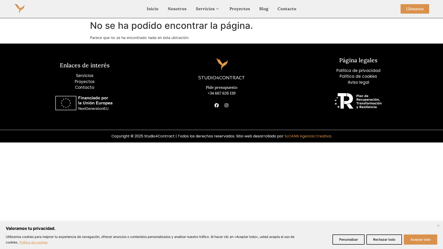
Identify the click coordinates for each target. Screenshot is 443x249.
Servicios (205, 8)
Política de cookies (33, 242)
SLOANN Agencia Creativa (307, 136)
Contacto (287, 8)
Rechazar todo (384, 239)
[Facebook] (216, 105)
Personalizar (348, 239)
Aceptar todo (420, 239)
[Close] (438, 225)
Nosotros (177, 8)
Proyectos (240, 8)
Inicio (153, 8)
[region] (221, 235)
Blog (263, 8)
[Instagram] (226, 105)
